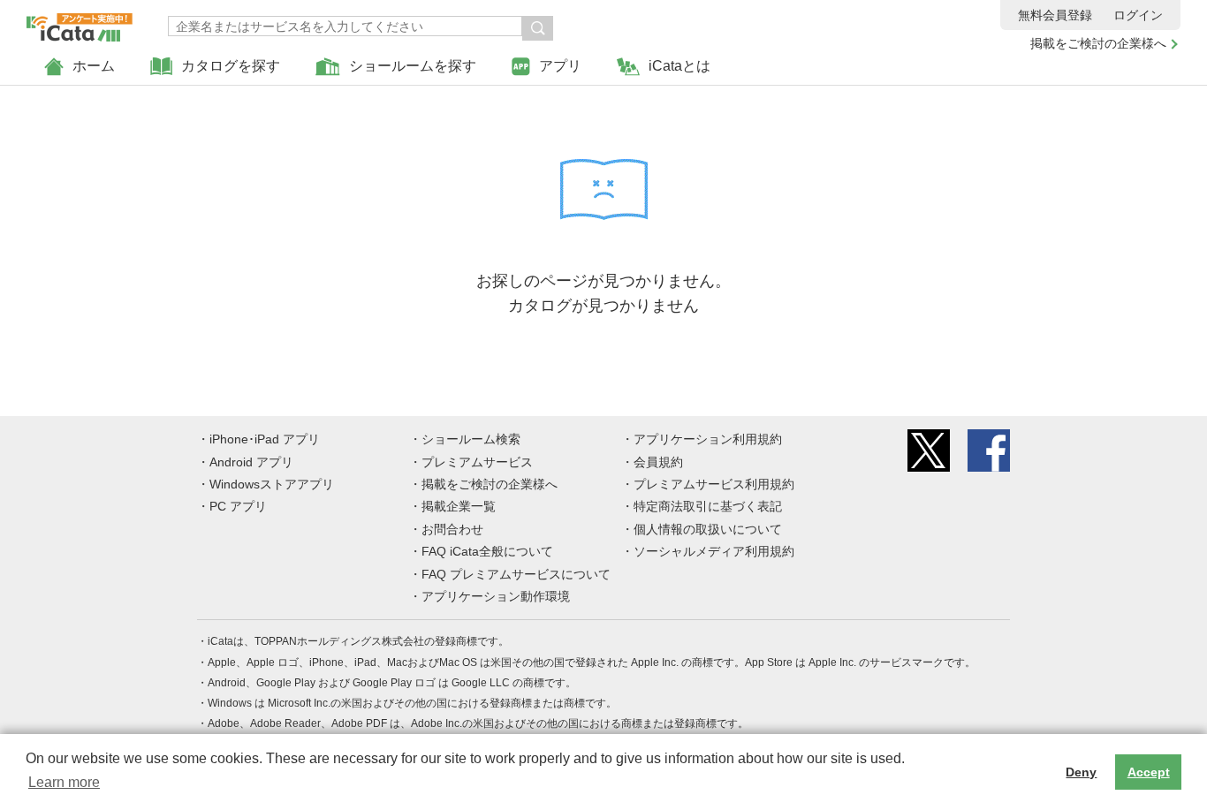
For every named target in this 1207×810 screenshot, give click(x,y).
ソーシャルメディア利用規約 (714, 551)
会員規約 (658, 462)
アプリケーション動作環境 (495, 596)
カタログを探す (230, 65)
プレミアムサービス (477, 462)
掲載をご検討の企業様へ (1098, 43)
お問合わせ (452, 529)
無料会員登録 (1055, 15)
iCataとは (679, 65)
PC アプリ (238, 506)
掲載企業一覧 (458, 506)
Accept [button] (1148, 772)
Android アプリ (251, 462)
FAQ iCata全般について (487, 551)
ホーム (93, 65)
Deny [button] (1081, 772)
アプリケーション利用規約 (708, 439)
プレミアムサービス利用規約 (714, 484)
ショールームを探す (412, 65)
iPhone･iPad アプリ (264, 439)
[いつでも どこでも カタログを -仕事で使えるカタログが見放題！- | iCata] (80, 23)
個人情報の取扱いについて (708, 529)
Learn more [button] (64, 782)
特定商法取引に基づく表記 (708, 506)
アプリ (560, 65)
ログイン (1138, 15)
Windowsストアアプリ (271, 484)
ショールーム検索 (470, 439)
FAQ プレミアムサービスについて (516, 574)
